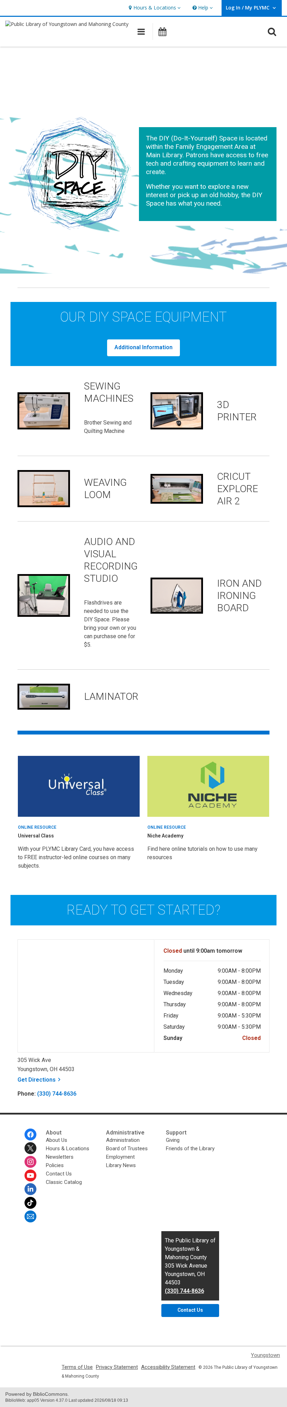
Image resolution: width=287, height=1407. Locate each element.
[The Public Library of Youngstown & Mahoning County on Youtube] (30, 1175)
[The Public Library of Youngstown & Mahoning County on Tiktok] (30, 1203)
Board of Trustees (127, 1148)
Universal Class (36, 836)
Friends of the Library (190, 1148)
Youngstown (265, 1355)
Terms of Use (77, 1367)
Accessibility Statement (168, 1367)
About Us (56, 1140)
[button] (154, 8)
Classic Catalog (64, 1182)
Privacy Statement (117, 1367)
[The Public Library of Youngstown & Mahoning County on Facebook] (30, 1134)
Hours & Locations (67, 1148)
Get (40, 1079)
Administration (123, 1140)
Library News (121, 1165)
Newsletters (60, 1157)
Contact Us (59, 1174)
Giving (173, 1140)
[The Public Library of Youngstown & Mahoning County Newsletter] (30, 1216)
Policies (55, 1165)
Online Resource (37, 827)
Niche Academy (165, 836)
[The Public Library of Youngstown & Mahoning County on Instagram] (30, 1162)
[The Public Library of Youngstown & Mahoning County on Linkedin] (30, 1189)
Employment (120, 1157)
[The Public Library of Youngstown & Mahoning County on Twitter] (30, 1148)
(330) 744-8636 (56, 1093)
